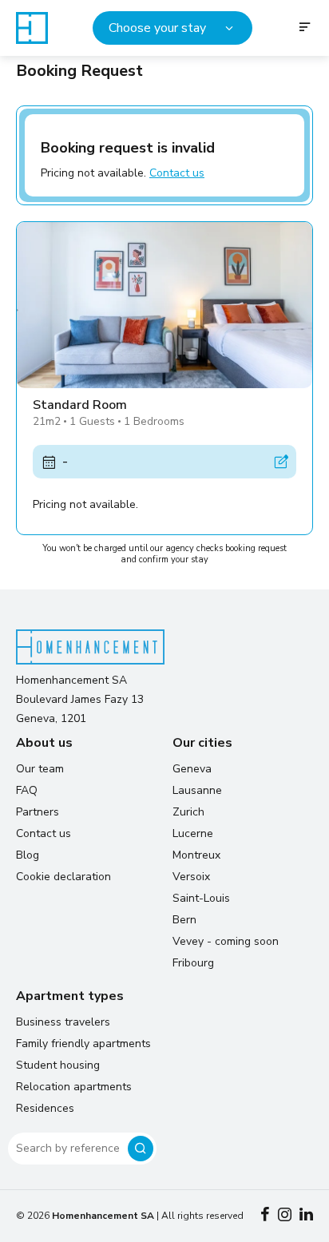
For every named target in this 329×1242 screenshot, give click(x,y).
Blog (27, 855)
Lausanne (197, 790)
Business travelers (63, 1022)
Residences (45, 1108)
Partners (37, 811)
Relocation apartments (74, 1086)
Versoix (191, 876)
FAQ (27, 790)
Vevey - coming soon (225, 941)
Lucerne (192, 833)
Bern (184, 919)
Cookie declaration (63, 876)
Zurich (188, 811)
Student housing (58, 1065)
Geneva (192, 768)
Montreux (196, 855)
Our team (40, 768)
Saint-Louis (201, 898)
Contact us (176, 173)
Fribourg (193, 962)
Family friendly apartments (83, 1043)
